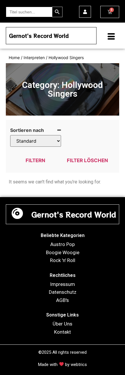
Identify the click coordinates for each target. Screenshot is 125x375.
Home (14, 57)
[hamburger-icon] (109, 37)
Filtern (35, 160)
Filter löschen (87, 160)
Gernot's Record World (39, 35)
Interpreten (34, 57)
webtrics (79, 364)
